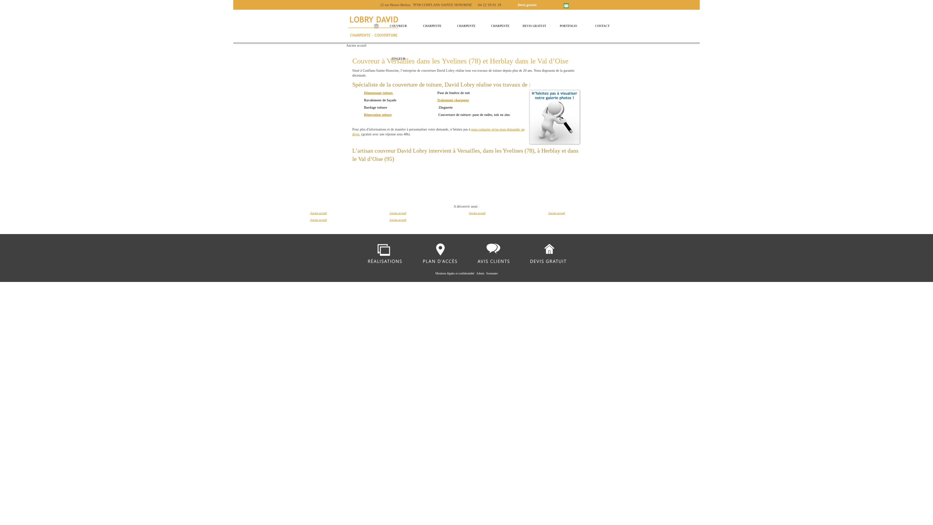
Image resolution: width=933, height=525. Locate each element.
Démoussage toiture (379, 93)
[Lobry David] (375, 26)
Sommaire (492, 273)
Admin (480, 273)
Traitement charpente (453, 100)
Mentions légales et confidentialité (454, 273)
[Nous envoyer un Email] (567, 4)
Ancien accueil (318, 213)
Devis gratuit (527, 5)
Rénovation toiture (378, 115)
